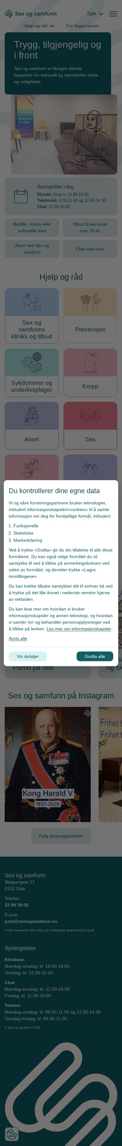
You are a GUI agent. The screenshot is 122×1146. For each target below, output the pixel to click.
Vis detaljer (28, 656)
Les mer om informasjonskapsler (79, 628)
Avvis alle (18, 638)
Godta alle (95, 656)
